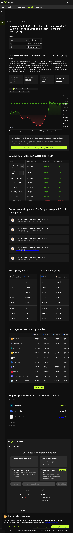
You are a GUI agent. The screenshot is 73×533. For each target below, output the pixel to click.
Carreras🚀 (23, 497)
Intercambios (45, 500)
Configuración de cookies (60, 530)
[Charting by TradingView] (11, 127)
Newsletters (10, 7)
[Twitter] (9, 446)
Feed (3, 7)
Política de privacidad (24, 530)
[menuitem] (2, 11)
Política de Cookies (51, 523)
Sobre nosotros (24, 494)
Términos (12, 530)
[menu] (2, 17)
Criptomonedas (45, 497)
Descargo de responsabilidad (41, 530)
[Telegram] (18, 446)
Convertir (9, 21)
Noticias (43, 494)
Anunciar (39, 7)
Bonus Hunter (21, 7)
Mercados (31, 7)
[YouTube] (14, 446)
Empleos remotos (25, 513)
